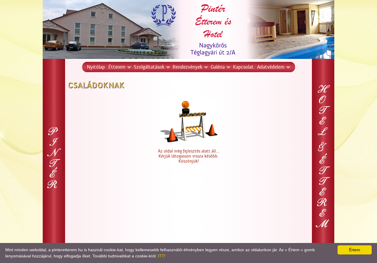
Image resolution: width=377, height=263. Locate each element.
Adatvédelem (271, 67)
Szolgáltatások (149, 67)
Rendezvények (187, 67)
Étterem (116, 67)
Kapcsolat (243, 67)
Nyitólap (96, 67)
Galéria (218, 67)
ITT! (162, 256)
